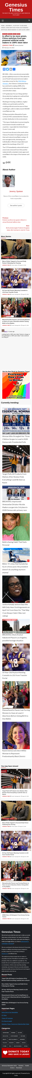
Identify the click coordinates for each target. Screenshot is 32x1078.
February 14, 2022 (9, 47)
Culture (4, 315)
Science (18, 1042)
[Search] (29, 20)
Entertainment (6, 257)
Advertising (6, 1032)
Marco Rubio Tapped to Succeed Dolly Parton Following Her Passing (15, 985)
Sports (14, 33)
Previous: (15, 220)
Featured (23, 1036)
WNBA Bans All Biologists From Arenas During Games (15, 1003)
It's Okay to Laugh (7, 1021)
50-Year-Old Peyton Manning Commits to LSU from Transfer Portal (15, 990)
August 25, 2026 (23, 265)
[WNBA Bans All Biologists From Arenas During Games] (16, 903)
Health (4, 1039)
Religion (11, 1042)
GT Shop (4, 1015)
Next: (17, 228)
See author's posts (16, 205)
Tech (10, 1046)
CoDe (16, 1075)
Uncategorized (18, 1046)
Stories (4, 1046)
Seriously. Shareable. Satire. (9, 1065)
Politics (10, 33)
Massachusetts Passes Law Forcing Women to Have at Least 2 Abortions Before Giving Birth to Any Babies (16, 321)
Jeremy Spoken (19, 45)
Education (5, 1036)
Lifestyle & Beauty (13, 1039)
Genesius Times (16, 7)
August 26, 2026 (25, 796)
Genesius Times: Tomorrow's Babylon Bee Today (15, 1024)
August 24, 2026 (25, 918)
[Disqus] (16, 349)
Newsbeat (5, 33)
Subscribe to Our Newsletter (10, 1012)
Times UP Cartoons (7, 1018)
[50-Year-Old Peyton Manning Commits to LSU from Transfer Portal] (16, 278)
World (18, 33)
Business (5, 786)
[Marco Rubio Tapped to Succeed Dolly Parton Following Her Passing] (16, 249)
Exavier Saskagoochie (15, 294)
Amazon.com (5, 953)
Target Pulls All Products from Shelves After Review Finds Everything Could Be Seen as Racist (14, 792)
